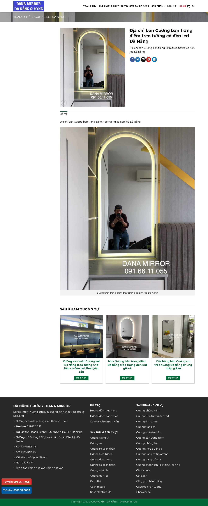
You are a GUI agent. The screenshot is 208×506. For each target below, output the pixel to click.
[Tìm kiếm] (193, 6)
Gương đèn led (99, 475)
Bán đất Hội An (25, 462)
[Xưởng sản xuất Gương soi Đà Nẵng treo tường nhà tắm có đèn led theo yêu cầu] (81, 336)
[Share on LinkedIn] (154, 59)
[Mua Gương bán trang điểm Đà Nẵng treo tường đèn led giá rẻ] (127, 336)
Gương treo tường (101, 454)
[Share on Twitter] (137, 59)
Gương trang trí (99, 437)
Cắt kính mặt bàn (26, 446)
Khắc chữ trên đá (100, 492)
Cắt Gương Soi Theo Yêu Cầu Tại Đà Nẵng (124, 6)
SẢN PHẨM (157, 6)
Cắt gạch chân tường (149, 481)
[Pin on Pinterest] (148, 59)
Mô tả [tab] (63, 114)
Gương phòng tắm (147, 410)
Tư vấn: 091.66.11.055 (16, 481)
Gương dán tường (101, 459)
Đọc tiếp (81, 378)
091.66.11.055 (34, 426)
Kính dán (21, 468)
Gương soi (96, 443)
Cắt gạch (141, 475)
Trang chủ (22, 17)
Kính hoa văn (37, 468)
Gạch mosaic (97, 486)
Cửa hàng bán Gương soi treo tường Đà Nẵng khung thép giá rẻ (173, 365)
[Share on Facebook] (132, 59)
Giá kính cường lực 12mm (31, 457)
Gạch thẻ (95, 481)
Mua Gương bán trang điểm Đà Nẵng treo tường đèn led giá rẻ (127, 365)
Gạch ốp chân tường (148, 486)
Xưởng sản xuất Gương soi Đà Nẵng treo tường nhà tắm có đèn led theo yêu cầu (81, 366)
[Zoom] (64, 103)
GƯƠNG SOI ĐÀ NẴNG (50, 17)
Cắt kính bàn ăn (26, 451)
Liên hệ (171, 6)
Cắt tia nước (143, 470)
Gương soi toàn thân (102, 448)
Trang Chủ (89, 6)
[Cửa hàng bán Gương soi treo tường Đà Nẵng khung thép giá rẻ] (173, 336)
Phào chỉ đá (143, 492)
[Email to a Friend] (143, 59)
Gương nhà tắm (99, 470)
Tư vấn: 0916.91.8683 (16, 490)
